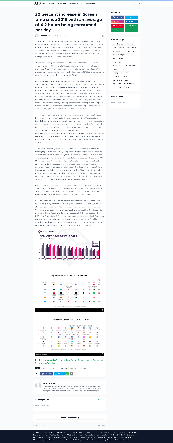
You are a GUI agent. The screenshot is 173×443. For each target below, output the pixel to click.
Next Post (101, 425)
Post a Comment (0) (70, 418)
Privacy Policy (78, 432)
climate (122, 58)
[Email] (71, 373)
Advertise (51, 4)
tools (114, 87)
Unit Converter (38, 437)
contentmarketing (119, 62)
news (66, 368)
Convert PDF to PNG (87, 437)
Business (48, 368)
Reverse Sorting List (92, 435)
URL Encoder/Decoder (74, 435)
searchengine (117, 80)
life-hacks (116, 76)
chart (54, 368)
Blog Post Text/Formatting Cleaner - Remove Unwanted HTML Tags (57, 440)
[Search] (138, 3)
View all (100, 400)
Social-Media (73, 368)
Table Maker (101, 437)
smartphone (117, 84)
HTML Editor (121, 432)
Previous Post (39, 425)
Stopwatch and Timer (69, 437)
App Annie (95, 133)
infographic (116, 73)
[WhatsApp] (67, 373)
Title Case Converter (57, 435)
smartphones (129, 84)
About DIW (73, 4)
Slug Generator (134, 432)
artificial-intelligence (119, 55)
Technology (82, 368)
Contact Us (98, 432)
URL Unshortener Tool (91, 440)
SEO (114, 47)
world (128, 87)
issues (125, 73)
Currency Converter (53, 437)
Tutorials (127, 51)
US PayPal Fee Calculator (125, 435)
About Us (67, 432)
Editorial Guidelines (88, 4)
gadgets (115, 69)
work (121, 87)
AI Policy (88, 432)
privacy (124, 76)
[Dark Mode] (134, 3)
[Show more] (76, 373)
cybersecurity (117, 66)
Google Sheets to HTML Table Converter (116, 440)
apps (42, 368)
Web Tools (62, 4)
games (61, 368)
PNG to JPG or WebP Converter (119, 437)
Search (121, 47)
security (128, 80)
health (124, 69)
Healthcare (130, 44)
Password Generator (40, 435)
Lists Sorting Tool (108, 435)
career (132, 55)
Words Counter (109, 432)
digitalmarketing (131, 66)
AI (113, 44)
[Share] (102, 35)
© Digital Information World (43, 432)
